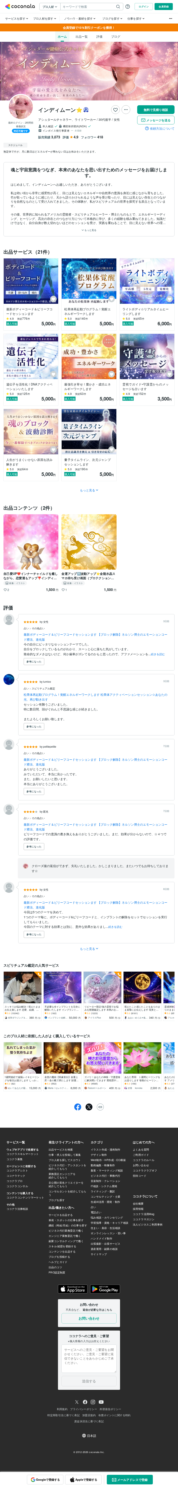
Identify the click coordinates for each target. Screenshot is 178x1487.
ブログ (115, 36)
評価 (99, 36)
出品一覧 (82, 36)
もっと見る (90, 230)
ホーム (62, 36)
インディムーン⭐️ (60, 109)
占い (27, 628)
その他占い (38, 628)
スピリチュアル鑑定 (43, 688)
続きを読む (158, 654)
